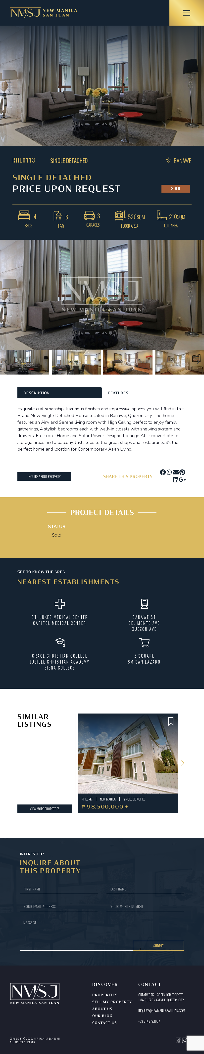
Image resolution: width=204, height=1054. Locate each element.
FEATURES (118, 393)
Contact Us (104, 1023)
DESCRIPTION (37, 393)
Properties (105, 995)
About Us (102, 1009)
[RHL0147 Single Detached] (128, 754)
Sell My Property (112, 1002)
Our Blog (102, 1016)
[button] (5, 362)
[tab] (59, 392)
